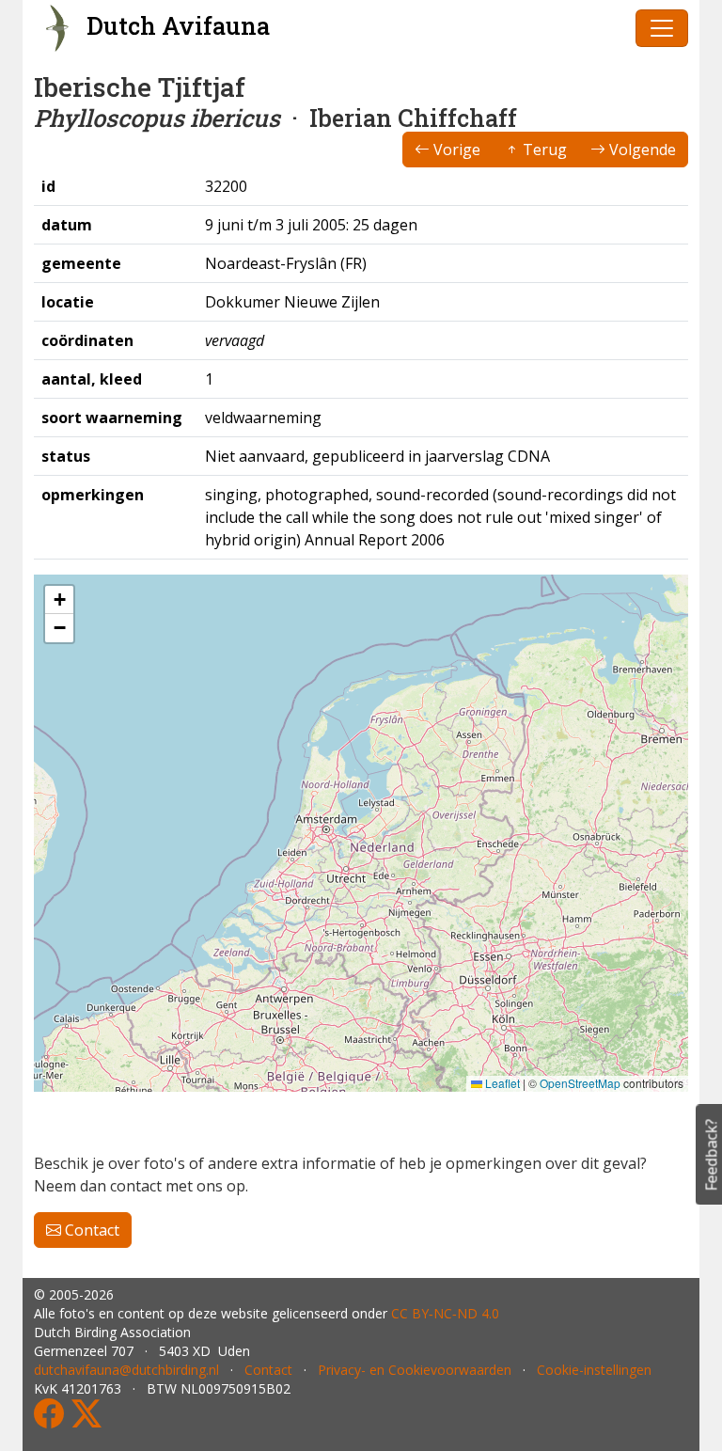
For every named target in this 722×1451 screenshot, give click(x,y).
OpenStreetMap (580, 1083)
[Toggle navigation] (662, 28)
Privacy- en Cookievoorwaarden (414, 1370)
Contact (90, 1230)
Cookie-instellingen (594, 1370)
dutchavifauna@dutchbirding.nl (126, 1370)
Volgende (640, 149)
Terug (543, 149)
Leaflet (501, 1083)
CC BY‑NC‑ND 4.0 (445, 1313)
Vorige (455, 149)
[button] (59, 600)
